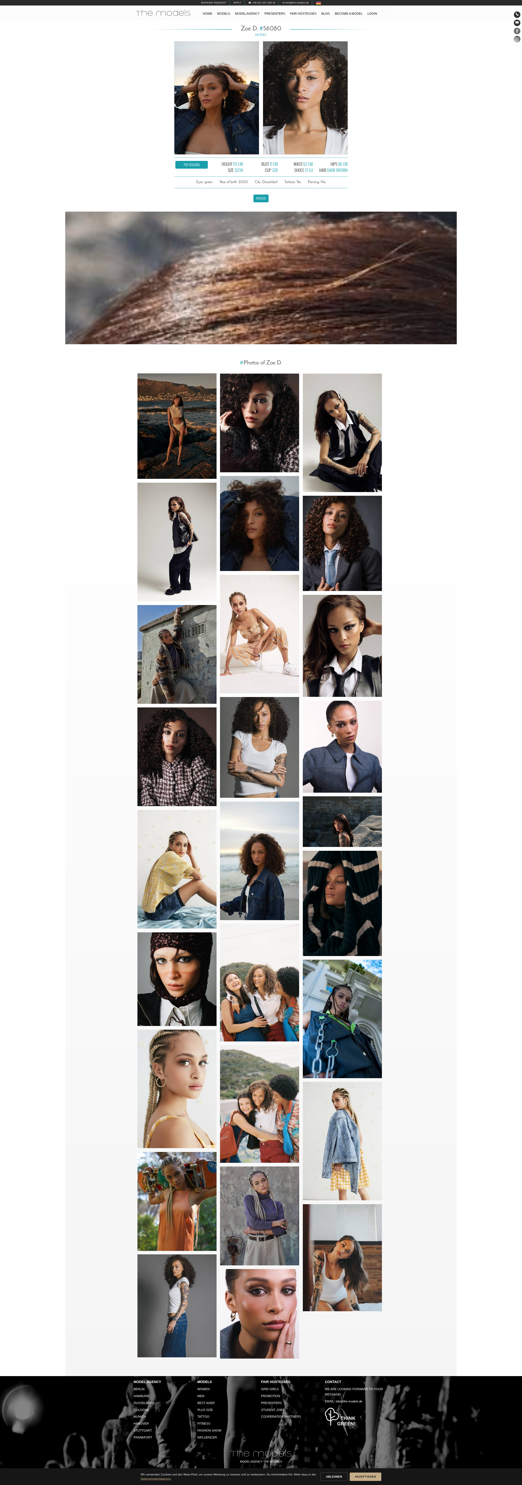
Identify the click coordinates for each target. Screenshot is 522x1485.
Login (372, 13)
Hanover (141, 1423)
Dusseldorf (144, 1403)
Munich (140, 1416)
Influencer (207, 1437)
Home (207, 13)
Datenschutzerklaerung (156, 1478)
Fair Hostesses (275, 1382)
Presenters (274, 13)
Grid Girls (270, 1389)
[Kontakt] (517, 14)
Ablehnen (334, 1476)
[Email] (517, 23)
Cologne (141, 1410)
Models (223, 13)
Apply (237, 2)
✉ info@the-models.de (296, 2)
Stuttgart (143, 1430)
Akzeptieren (365, 1476)
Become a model (349, 13)
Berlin (139, 1389)
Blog (325, 13)
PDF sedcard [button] (192, 164)
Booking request (213, 2)
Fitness (203, 1423)
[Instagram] (517, 40)
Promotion (270, 1396)
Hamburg (141, 1396)
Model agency (247, 13)
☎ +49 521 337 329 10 (261, 2)
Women (203, 1389)
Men (200, 1396)
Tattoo (203, 1416)
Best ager (206, 1403)
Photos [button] (261, 198)
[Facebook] (517, 32)
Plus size (205, 1410)
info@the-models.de (349, 1401)
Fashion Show (209, 1430)
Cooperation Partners (281, 1416)
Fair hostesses (303, 13)
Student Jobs (272, 1410)
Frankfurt (143, 1437)
